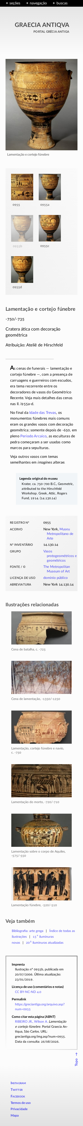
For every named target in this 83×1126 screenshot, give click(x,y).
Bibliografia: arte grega (27, 931)
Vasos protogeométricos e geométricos (60, 556)
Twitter (17, 1089)
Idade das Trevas (42, 413)
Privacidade (19, 1109)
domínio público (55, 578)
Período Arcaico (33, 436)
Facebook (18, 1096)
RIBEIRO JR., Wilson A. (31, 1021)
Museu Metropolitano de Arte (60, 534)
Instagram (18, 1083)
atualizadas (45, 942)
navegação (38, 3)
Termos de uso (21, 1103)
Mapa (15, 1115)
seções (14, 3)
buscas (61, 3)
